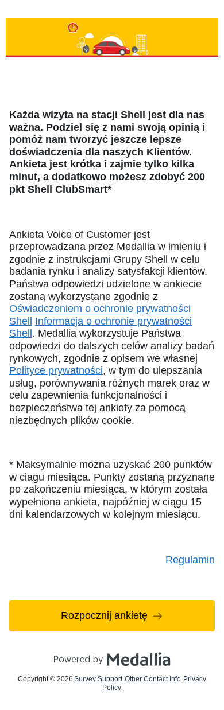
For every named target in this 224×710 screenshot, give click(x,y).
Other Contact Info (153, 679)
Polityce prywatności (56, 370)
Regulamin (190, 559)
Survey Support (98, 679)
